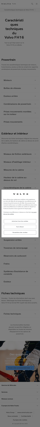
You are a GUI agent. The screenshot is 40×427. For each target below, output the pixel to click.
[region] (20, 213)
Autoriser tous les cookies (20, 221)
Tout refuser (20, 227)
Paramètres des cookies (20, 232)
